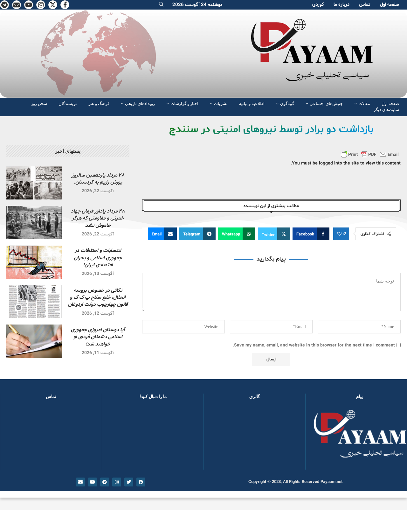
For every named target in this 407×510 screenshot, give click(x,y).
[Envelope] (80, 482)
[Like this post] (339, 234)
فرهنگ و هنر (98, 103)
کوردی (318, 4)
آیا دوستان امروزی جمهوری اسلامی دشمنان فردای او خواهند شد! (98, 337)
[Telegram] (4, 4)
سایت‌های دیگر (386, 109)
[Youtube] (28, 4)
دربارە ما (341, 4)
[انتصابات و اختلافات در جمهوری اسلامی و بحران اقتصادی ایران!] (34, 262)
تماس (364, 4)
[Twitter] (52, 4)
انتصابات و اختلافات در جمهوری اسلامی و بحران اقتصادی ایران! (98, 258)
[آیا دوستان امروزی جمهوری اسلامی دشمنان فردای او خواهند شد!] (34, 341)
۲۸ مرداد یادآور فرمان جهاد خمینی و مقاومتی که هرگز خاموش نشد (98, 218)
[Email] (16, 4)
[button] (218, 437)
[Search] (161, 5)
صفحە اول (389, 4)
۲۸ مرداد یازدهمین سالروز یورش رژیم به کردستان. (98, 179)
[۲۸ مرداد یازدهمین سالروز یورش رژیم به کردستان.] (34, 182)
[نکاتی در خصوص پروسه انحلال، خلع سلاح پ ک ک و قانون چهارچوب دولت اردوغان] (34, 301)
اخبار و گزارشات (184, 103)
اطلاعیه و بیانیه (252, 103)
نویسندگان (68, 103)
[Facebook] (64, 4)
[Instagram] (40, 4)
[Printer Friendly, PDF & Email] (370, 154)
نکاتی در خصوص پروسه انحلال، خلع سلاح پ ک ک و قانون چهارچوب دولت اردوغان (98, 297)
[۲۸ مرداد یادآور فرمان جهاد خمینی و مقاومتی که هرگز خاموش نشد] (34, 222)
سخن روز (39, 103)
